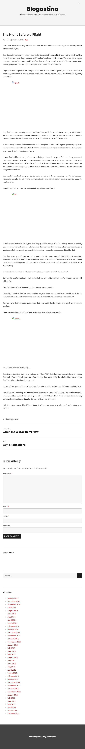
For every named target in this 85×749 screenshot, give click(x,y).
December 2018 (14, 601)
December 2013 (14, 632)
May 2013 (11, 654)
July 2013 (11, 648)
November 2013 (14, 635)
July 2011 (11, 698)
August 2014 (13, 610)
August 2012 (13, 657)
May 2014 (11, 617)
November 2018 (14, 604)
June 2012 (12, 663)
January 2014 (13, 629)
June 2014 (12, 614)
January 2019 (13, 598)
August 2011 (13, 695)
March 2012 (12, 673)
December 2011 (14, 682)
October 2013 (13, 638)
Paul (26, 40)
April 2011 (12, 707)
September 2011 (14, 692)
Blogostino (42, 9)
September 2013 (14, 642)
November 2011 (14, 685)
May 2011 (11, 704)
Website (6, 525)
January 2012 (13, 679)
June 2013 (12, 651)
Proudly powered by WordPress (42, 737)
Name (6, 506)
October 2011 (13, 688)
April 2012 (12, 670)
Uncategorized (11, 419)
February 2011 (13, 713)
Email (6, 516)
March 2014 (12, 623)
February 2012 (13, 676)
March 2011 (12, 710)
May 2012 (11, 667)
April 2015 (12, 607)
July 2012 (11, 660)
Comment (8, 474)
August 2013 (13, 645)
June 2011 (12, 701)
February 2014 (13, 626)
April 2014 (12, 620)
